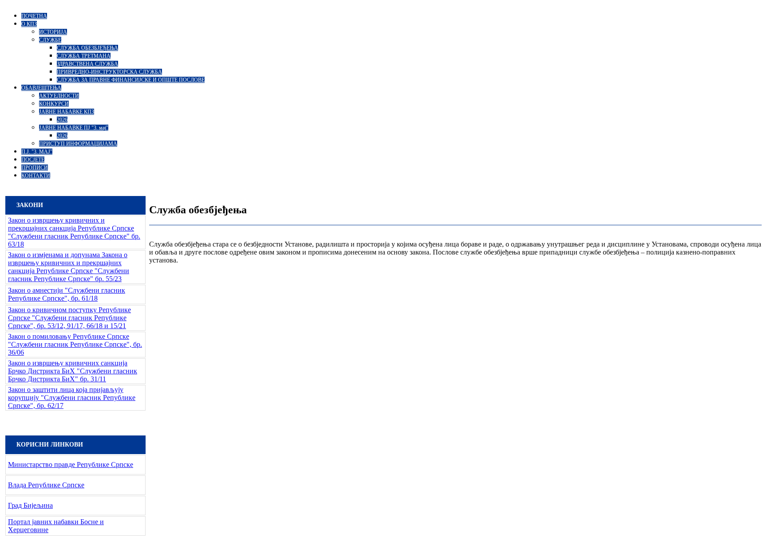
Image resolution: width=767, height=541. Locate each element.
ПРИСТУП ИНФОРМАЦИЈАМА (78, 144)
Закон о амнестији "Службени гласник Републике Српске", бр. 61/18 (66, 294)
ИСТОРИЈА (53, 32)
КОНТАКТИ (35, 175)
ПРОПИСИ (34, 168)
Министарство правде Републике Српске (70, 464)
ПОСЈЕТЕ (32, 160)
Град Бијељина (30, 505)
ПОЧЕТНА (34, 16)
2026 (62, 120)
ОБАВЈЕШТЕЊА (41, 88)
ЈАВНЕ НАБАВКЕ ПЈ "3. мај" (73, 128)
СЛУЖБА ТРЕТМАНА (84, 56)
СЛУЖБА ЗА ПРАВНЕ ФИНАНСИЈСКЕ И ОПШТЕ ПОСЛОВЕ (131, 80)
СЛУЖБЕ (50, 40)
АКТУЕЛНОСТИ (59, 96)
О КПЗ (29, 24)
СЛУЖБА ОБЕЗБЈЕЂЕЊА (87, 48)
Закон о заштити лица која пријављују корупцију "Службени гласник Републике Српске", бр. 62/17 (71, 397)
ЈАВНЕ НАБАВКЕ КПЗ (66, 112)
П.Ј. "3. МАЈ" (36, 152)
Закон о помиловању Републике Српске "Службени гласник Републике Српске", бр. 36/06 (75, 344)
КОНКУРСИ (54, 104)
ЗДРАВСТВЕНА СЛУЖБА (87, 64)
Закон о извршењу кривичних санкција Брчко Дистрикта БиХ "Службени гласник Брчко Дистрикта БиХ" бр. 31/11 (72, 371)
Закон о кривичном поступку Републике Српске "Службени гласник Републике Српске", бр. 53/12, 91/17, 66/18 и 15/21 (69, 317)
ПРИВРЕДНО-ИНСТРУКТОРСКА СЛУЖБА (109, 72)
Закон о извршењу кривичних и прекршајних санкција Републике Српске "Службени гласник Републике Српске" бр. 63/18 (74, 232)
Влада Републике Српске (46, 485)
